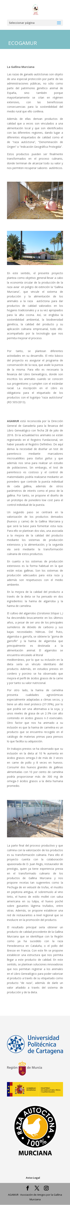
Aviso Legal (33, 1177)
